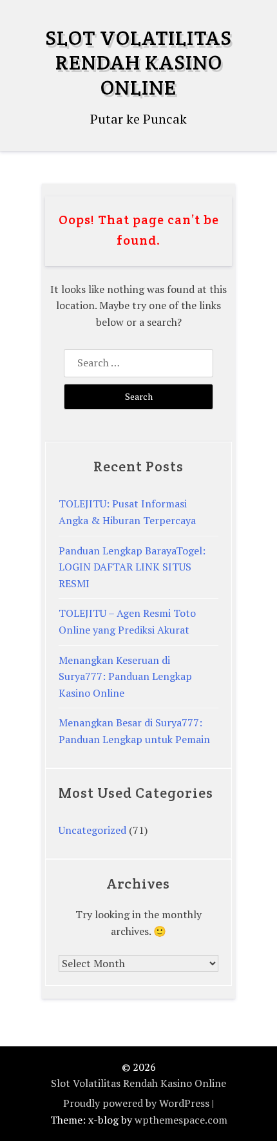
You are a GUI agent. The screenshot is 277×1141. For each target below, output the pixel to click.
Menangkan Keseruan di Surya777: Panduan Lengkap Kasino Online (125, 676)
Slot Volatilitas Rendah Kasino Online (138, 62)
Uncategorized (92, 830)
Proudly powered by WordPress (136, 1103)
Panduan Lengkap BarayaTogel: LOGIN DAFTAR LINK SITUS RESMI (132, 566)
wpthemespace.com (181, 1120)
